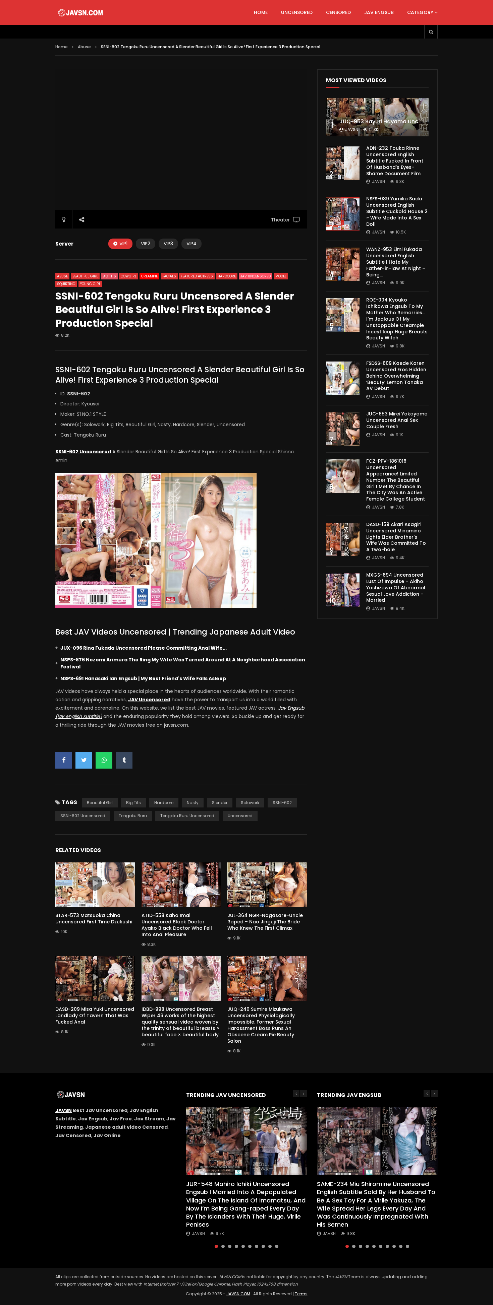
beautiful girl (100, 802)
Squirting (66, 283)
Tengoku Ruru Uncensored (187, 816)
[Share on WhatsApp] (104, 760)
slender (219, 802)
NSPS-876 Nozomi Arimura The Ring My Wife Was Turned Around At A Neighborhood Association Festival (182, 663)
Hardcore (227, 276)
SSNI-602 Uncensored (82, 816)
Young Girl (90, 283)
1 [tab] (216, 1246)
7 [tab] (256, 1246)
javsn (351, 129)
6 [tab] (250, 1246)
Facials (169, 276)
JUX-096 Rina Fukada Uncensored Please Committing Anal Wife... (143, 648)
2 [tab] (223, 1246)
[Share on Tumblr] (124, 760)
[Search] (431, 32)
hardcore (163, 802)
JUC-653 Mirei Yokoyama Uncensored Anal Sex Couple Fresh (397, 420)
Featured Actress (197, 276)
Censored (338, 12)
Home (261, 12)
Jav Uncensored (255, 276)
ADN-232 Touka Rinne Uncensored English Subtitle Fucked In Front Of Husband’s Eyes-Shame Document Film (394, 161)
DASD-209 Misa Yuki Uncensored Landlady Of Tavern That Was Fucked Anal (94, 1015)
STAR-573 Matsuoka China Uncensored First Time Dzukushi (93, 918)
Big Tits (109, 276)
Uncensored (297, 12)
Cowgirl (128, 276)
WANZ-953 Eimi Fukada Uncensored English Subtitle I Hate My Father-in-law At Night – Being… (395, 262)
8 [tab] (263, 1246)
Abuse (84, 47)
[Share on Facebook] (63, 760)
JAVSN (63, 1110)
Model (280, 276)
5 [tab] (243, 1246)
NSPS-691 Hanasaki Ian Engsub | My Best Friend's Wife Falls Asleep (143, 678)
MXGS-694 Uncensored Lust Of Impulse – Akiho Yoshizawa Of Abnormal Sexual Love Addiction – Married (395, 588)
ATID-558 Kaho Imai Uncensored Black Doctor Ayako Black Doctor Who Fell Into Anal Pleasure (177, 925)
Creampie (149, 276)
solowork (250, 802)
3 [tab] (229, 1246)
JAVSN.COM (238, 1294)
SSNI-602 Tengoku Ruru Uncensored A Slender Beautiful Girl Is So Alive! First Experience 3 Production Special (180, 374)
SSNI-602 (282, 802)
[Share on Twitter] (83, 760)
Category (420, 12)
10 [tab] (276, 1246)
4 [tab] (236, 1246)
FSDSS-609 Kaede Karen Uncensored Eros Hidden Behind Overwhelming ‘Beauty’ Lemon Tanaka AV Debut (396, 376)
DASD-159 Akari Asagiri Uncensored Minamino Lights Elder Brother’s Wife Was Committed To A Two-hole (396, 537)
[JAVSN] (81, 13)
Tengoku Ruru (133, 816)
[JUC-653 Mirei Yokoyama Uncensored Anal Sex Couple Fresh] (343, 429)
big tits (133, 802)
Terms (301, 1294)
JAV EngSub (379, 12)
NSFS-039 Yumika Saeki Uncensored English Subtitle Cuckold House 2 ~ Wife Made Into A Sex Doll (397, 211)
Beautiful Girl (85, 276)
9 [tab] (270, 1246)
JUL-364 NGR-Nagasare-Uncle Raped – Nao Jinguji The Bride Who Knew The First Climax (265, 921)
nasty (193, 802)
